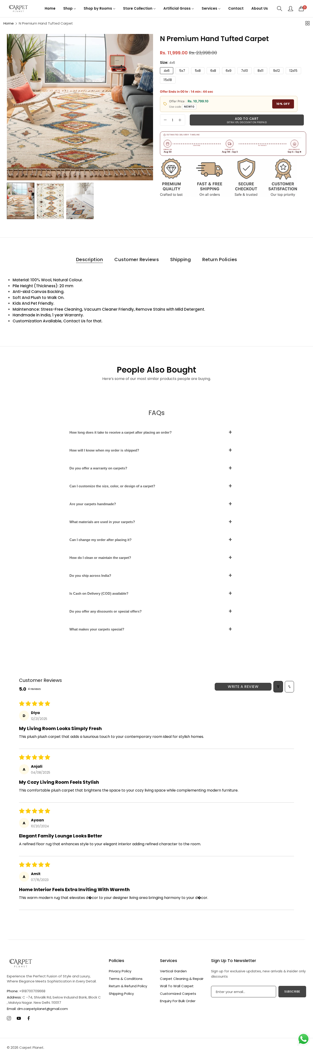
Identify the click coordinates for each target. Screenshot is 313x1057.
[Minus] (165, 120)
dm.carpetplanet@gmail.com (37, 1008)
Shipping (180, 259)
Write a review (243, 686)
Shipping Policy (121, 993)
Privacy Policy (120, 971)
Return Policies (219, 259)
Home (8, 23)
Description (89, 259)
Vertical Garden (173, 971)
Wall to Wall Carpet (177, 986)
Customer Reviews (136, 259)
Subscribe (292, 991)
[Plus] (180, 120)
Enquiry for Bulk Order (177, 1000)
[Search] (279, 8)
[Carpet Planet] (18, 8)
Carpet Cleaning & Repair (181, 978)
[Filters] (278, 686)
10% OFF (283, 104)
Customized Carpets (178, 993)
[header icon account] (290, 8)
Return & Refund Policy (128, 986)
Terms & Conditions (126, 978)
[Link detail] (9, 1018)
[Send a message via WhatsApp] (303, 1039)
